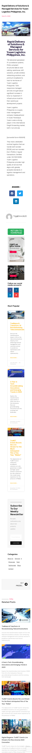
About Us (10, 558)
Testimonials (12, 565)
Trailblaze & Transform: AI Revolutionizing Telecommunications (18, 326)
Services (17, 558)
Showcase (11, 562)
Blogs (19, 565)
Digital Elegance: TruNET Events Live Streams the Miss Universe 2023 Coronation (15, 740)
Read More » (13, 357)
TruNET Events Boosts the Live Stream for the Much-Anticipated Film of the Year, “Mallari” (16, 701)
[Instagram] (16, 290)
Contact (10, 569)
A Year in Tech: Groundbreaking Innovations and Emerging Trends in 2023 (16, 387)
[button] (12, 193)
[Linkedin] (10, 295)
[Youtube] (16, 295)
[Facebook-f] (10, 290)
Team (18, 562)
